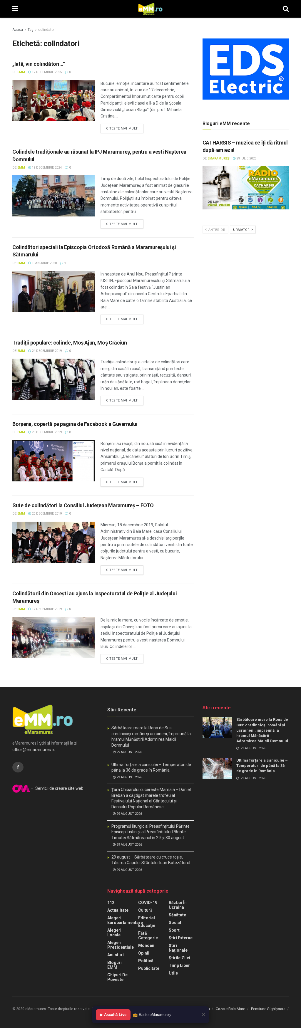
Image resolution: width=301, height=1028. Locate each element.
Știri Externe (181, 937)
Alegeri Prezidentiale (120, 945)
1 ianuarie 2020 (44, 263)
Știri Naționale (178, 948)
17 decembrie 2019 (46, 609)
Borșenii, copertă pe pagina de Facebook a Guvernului (74, 424)
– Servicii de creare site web (56, 788)
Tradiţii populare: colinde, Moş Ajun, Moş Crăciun (69, 343)
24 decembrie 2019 (46, 351)
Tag (31, 30)
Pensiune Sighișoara (268, 1009)
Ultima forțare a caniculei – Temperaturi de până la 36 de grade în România (262, 765)
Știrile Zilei (179, 957)
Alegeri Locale (114, 932)
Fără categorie (148, 935)
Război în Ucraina (178, 905)
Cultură (145, 910)
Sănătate (177, 915)
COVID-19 (147, 902)
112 (110, 902)
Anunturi (115, 955)
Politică (145, 960)
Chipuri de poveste (117, 977)
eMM (21, 72)
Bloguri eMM (114, 965)
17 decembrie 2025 (46, 72)
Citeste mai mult (122, 128)
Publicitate (148, 968)
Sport (174, 930)
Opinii (143, 953)
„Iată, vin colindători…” (38, 64)
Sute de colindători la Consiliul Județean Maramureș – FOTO (83, 505)
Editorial (146, 918)
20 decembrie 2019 (46, 432)
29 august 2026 (129, 752)
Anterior (216, 230)
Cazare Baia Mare (230, 1009)
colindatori (47, 30)
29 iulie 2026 (245, 158)
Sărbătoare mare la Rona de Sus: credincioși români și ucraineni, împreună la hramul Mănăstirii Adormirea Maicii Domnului (262, 730)
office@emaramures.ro (34, 749)
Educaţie (146, 925)
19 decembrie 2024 (46, 167)
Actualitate (117, 910)
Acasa (17, 30)
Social (175, 922)
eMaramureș (219, 158)
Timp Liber (179, 965)
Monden (146, 945)
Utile (173, 973)
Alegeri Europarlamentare (125, 920)
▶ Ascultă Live (113, 1014)
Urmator (242, 230)
